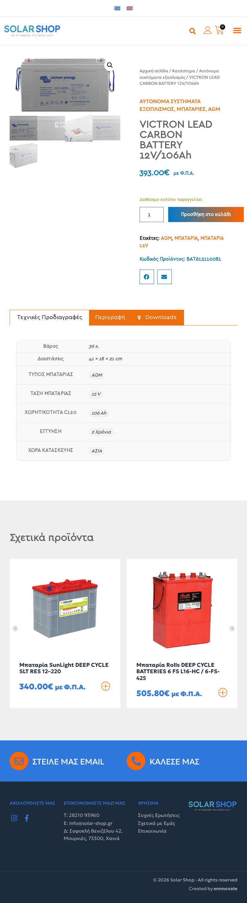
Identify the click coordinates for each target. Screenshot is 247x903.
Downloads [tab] (160, 317)
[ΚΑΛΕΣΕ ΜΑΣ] (136, 761)
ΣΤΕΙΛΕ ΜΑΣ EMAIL (68, 762)
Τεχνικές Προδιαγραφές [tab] (49, 317)
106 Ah (98, 413)
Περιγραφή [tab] (110, 317)
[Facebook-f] (27, 818)
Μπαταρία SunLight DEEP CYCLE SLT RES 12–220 (64, 668)
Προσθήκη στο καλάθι (206, 214)
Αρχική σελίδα (154, 71)
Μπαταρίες (191, 109)
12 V (95, 394)
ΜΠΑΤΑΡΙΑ (186, 238)
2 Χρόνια (101, 432)
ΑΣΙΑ (96, 451)
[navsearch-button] (192, 30)
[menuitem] (117, 8)
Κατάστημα (183, 71)
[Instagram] (14, 818)
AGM (214, 109)
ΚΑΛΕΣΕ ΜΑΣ (174, 762)
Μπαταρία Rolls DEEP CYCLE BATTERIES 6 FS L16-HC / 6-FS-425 (178, 671)
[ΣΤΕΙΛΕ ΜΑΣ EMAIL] (19, 761)
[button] (237, 30)
